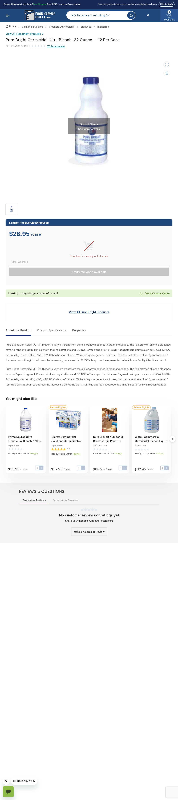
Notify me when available (89, 272)
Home (12, 26)
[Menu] (8, 15)
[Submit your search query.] (131, 15)
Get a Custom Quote (157, 293)
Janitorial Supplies (32, 26)
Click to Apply (166, 4)
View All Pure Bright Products (23, 33)
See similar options (89, 128)
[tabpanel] (89, 364)
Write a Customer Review (89, 531)
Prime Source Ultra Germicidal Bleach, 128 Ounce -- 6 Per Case (23, 441)
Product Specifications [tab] (52, 330)
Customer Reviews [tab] (34, 500)
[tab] (11, 209)
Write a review (56, 46)
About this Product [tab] (18, 330)
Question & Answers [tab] (65, 500)
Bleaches (86, 26)
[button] (148, 15)
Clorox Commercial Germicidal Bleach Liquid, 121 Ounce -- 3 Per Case (151, 441)
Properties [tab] (79, 330)
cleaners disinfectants (62, 26)
